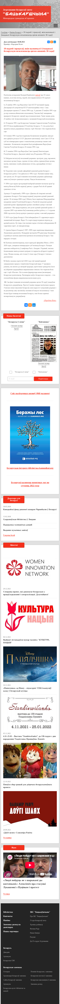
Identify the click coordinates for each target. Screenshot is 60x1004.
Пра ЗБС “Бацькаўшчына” (39, 916)
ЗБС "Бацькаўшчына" (40, 912)
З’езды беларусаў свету (38, 920)
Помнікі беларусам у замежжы (41, 972)
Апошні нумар (17, 326)
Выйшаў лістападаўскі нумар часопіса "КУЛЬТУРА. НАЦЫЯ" (26, 641)
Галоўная (4, 32)
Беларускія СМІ (9, 961)
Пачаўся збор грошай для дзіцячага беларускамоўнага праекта (27, 786)
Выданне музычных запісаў (15, 530)
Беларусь (7, 948)
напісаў (37, 95)
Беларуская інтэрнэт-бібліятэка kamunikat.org (30, 468)
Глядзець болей (9, 535)
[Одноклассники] (51, 42)
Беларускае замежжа (12, 967)
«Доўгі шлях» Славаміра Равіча (17, 833)
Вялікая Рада (34, 929)
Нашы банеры (35, 933)
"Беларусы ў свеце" (21, 372)
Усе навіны (7, 838)
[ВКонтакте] (48, 42)
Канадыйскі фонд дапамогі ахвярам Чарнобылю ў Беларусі (30, 509)
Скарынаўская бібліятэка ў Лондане (19, 519)
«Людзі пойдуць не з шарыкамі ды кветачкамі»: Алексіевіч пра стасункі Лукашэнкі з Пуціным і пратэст (24, 884)
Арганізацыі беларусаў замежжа (14, 976)
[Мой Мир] (54, 42)
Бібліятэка (8, 912)
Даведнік (6, 952)
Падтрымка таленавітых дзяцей (17, 525)
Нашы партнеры (10, 931)
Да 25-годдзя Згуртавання (39, 941)
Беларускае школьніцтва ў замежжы (43, 980)
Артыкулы (7, 956)
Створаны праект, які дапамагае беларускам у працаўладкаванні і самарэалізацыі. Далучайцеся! (25, 593)
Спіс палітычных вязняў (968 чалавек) (30, 393)
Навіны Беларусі (15, 32)
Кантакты (7, 916)
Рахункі (32, 937)
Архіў (16, 329)
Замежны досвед (36, 984)
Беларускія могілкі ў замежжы (41, 976)
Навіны (6, 920)
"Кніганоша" (43, 372)
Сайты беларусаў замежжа (12, 980)
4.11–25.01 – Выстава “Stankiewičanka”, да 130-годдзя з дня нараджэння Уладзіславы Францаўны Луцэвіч (29, 737)
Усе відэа (6, 894)
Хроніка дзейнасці (36, 925)
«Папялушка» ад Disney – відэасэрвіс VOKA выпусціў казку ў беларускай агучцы (27, 689)
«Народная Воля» (16, 44)
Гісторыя (6, 972)
